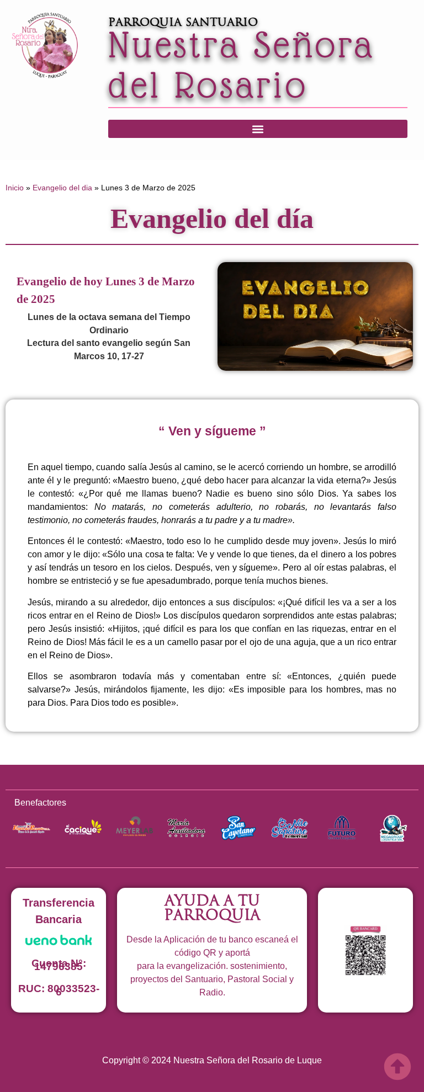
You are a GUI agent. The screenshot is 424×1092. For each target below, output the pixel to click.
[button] (257, 129)
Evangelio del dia (62, 187)
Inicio (15, 187)
